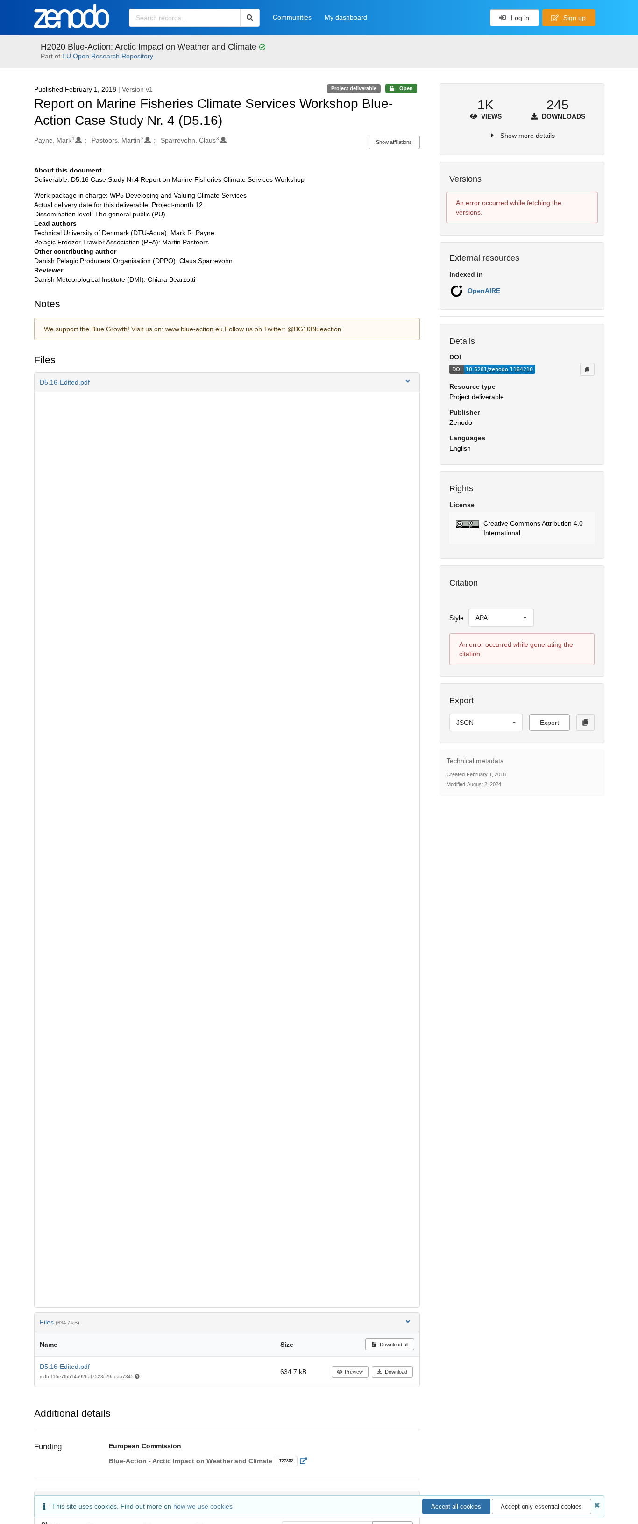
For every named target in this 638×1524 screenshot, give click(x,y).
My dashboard (346, 17)
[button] (227, 382)
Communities (292, 17)
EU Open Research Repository (107, 56)
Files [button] (59, 1322)
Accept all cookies (456, 1506)
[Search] (250, 18)
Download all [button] (393, 1344)
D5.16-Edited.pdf (65, 1366)
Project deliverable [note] (353, 88)
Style (456, 618)
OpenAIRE (484, 290)
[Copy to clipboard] (587, 369)
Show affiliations (394, 142)
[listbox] (501, 618)
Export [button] (549, 722)
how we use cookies (203, 1506)
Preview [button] (354, 1371)
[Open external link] (306, 1461)
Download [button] (396, 1371)
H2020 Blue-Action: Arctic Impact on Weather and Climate (150, 46)
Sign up (573, 17)
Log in (519, 17)
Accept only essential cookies (541, 1506)
